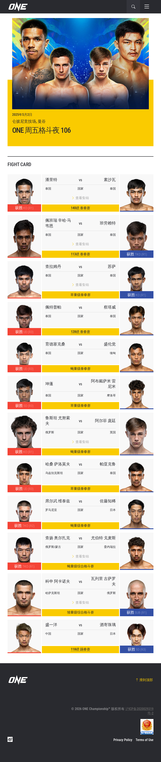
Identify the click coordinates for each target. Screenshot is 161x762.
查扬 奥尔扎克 (57, 537)
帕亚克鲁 (108, 464)
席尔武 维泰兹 (57, 501)
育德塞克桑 (55, 344)
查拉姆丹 (53, 266)
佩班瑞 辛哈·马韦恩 (58, 223)
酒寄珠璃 (108, 624)
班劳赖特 (108, 223)
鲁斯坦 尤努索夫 (57, 421)
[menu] (146, 7)
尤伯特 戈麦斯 (103, 537)
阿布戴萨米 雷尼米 (103, 384)
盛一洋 (51, 624)
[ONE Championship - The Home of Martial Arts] (18, 7)
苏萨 (112, 266)
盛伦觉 (110, 344)
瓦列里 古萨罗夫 (103, 581)
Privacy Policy (122, 740)
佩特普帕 (53, 307)
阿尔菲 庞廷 (105, 420)
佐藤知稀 (108, 501)
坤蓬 (49, 383)
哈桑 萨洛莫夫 (57, 464)
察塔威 (110, 307)
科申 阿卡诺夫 (57, 581)
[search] (133, 6)
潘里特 (51, 179)
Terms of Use (144, 740)
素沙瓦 (110, 179)
